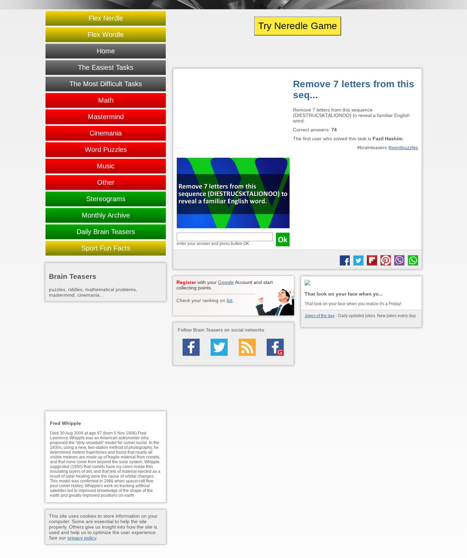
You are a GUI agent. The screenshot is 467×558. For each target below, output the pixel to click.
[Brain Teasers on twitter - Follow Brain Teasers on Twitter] (219, 347)
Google (226, 282)
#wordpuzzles (403, 147)
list (229, 300)
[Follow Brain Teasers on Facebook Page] (191, 347)
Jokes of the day (320, 315)
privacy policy (81, 538)
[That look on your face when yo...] (361, 283)
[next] (384, 52)
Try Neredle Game (297, 26)
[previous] (210, 52)
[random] (297, 52)
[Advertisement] (233, 115)
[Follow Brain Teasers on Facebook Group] (275, 347)
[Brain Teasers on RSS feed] (247, 347)
